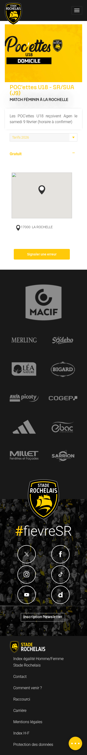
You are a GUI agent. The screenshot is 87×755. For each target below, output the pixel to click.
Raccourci (21, 699)
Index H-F (21, 733)
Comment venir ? (27, 688)
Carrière (19, 710)
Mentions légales (27, 722)
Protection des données (33, 744)
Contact (20, 676)
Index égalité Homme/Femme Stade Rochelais (38, 662)
